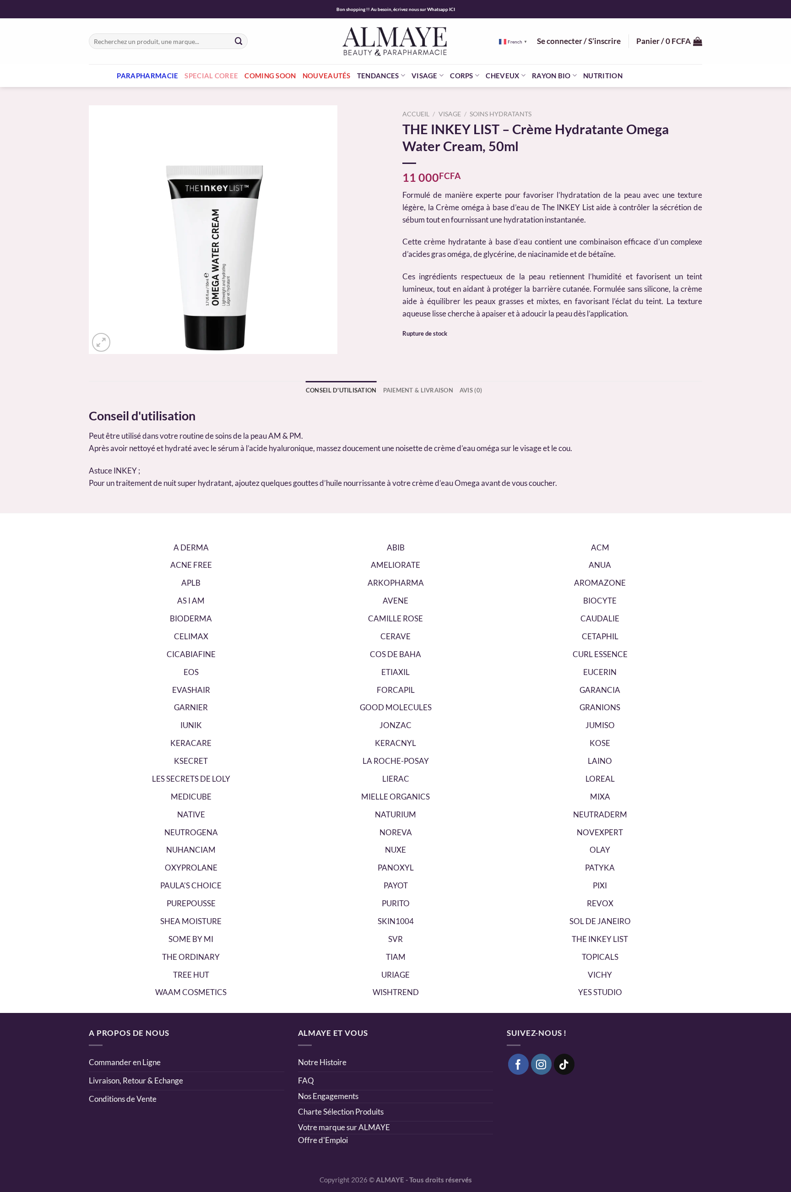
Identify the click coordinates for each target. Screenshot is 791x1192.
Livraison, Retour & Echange (136, 1080)
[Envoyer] (239, 41)
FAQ (306, 1080)
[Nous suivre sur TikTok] (564, 1064)
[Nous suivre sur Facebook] (518, 1064)
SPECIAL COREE (211, 75)
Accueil (415, 114)
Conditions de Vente (123, 1099)
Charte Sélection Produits (341, 1111)
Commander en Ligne (125, 1062)
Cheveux (502, 75)
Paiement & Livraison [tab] (418, 390)
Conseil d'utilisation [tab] (341, 390)
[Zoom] (101, 342)
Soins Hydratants (500, 114)
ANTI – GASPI (651, 75)
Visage (425, 75)
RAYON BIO (551, 75)
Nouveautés (327, 75)
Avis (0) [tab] (471, 390)
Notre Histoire (322, 1062)
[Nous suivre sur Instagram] (541, 1064)
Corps (461, 75)
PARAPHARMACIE (147, 75)
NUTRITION (603, 75)
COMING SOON (270, 75)
